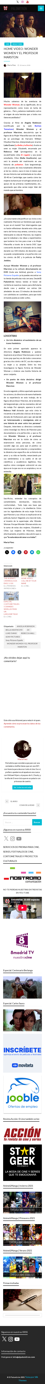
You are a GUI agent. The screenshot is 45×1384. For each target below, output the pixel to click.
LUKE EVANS (11, 633)
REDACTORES (17, 44)
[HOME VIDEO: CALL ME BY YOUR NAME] (28, 573)
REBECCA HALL (27, 633)
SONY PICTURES (13, 636)
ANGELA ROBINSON (25, 626)
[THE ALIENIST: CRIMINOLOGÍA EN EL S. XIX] (11, 573)
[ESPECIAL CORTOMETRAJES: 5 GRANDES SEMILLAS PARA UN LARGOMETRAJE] (11, 596)
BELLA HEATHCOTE (14, 630)
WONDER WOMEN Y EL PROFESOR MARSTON (22, 645)
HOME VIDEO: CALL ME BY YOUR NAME (28, 580)
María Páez (11, 65)
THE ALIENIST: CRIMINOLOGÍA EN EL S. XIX (10, 580)
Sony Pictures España (14, 640)
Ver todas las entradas (23, 787)
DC (28, 630)
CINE (7, 44)
